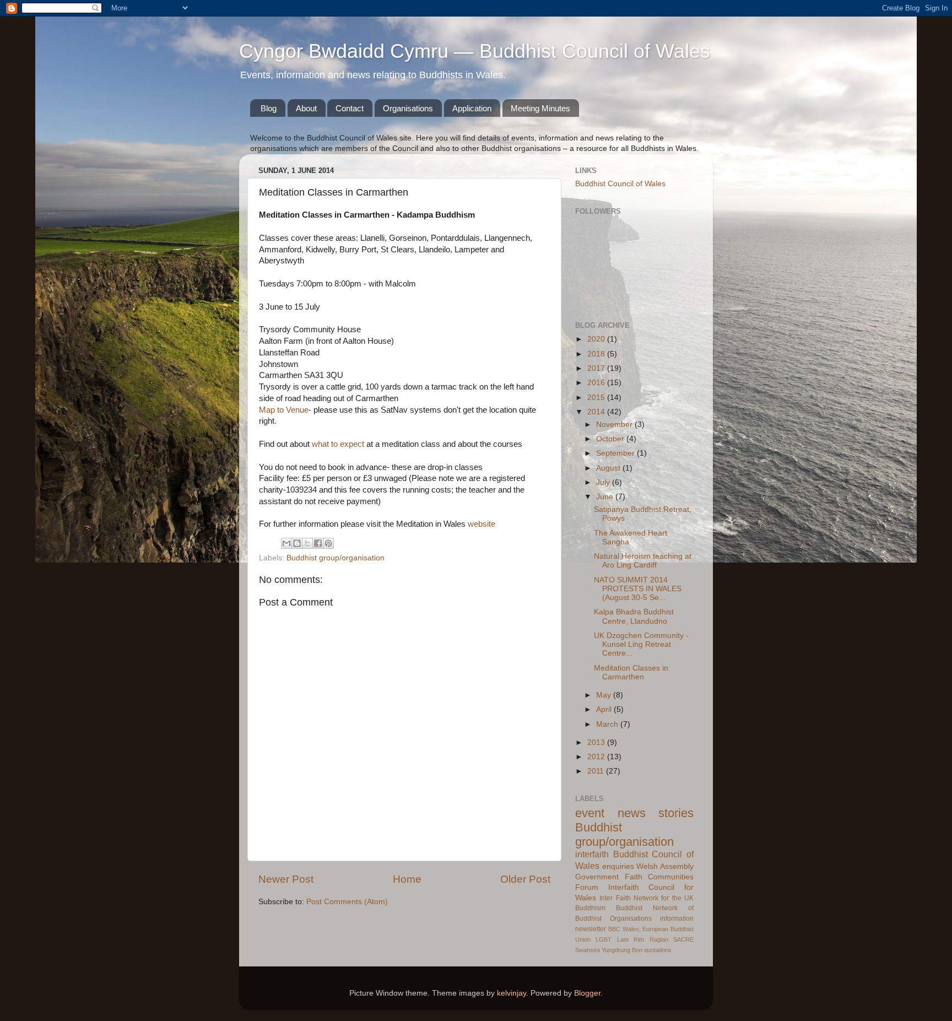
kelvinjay (511, 993)
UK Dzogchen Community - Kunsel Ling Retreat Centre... (641, 644)
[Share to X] (307, 543)
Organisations (408, 108)
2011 (596, 771)
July (604, 482)
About (306, 108)
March (608, 724)
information (677, 918)
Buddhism (590, 908)
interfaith (592, 854)
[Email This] (286, 543)
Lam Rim (630, 939)
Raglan (659, 939)
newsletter (590, 929)
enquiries (618, 866)
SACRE (683, 939)
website (481, 524)
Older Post (525, 879)
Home (407, 879)
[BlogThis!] (296, 543)
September (616, 453)
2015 (597, 397)
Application (471, 108)
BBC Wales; (624, 929)
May (604, 695)
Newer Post (285, 879)
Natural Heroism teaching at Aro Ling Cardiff (642, 560)
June (605, 497)
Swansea (587, 950)
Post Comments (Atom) (347, 902)
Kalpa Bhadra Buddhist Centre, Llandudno (634, 616)
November (615, 424)
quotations (658, 950)
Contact (350, 108)
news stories (656, 813)
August (609, 468)
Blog (269, 108)
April (605, 709)
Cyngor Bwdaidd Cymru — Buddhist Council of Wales (474, 51)
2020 (597, 339)
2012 (597, 757)
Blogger (587, 993)
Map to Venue (284, 410)
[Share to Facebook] (317, 543)
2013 (597, 742)
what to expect (338, 444)
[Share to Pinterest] (328, 543)
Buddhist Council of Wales (620, 184)
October (611, 439)
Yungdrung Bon (622, 950)
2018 (597, 354)
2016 (597, 383)
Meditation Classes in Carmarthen (631, 672)
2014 (597, 412)
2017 (597, 368)
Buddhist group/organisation (335, 558)
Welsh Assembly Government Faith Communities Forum (634, 877)
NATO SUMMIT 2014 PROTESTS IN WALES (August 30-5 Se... (637, 589)
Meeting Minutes (540, 108)
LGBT (604, 939)
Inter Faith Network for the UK (646, 898)
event (589, 813)
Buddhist (629, 908)
